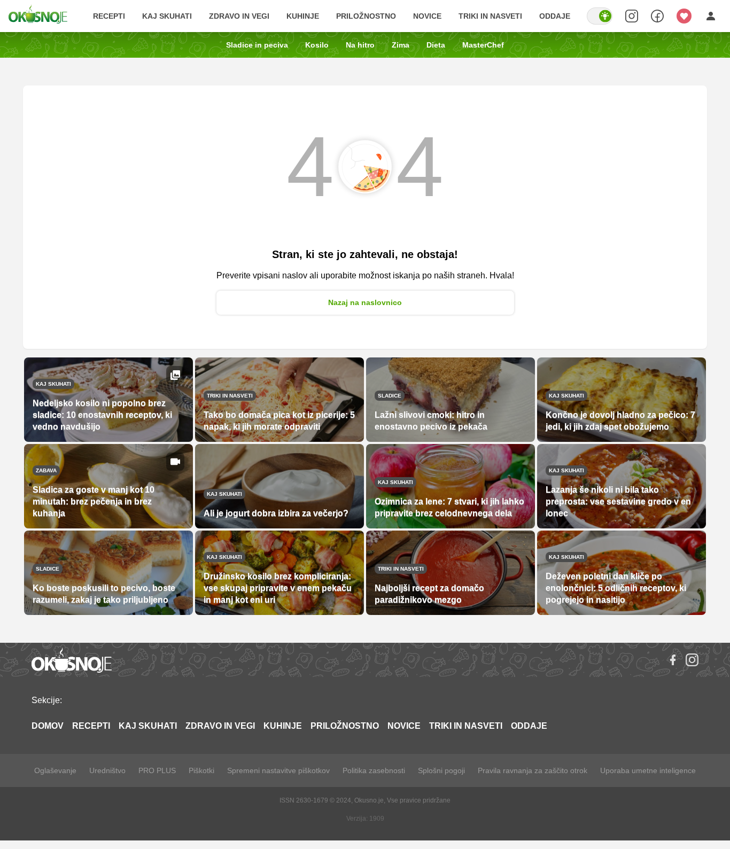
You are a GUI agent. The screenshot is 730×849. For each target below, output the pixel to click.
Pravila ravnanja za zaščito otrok (532, 770)
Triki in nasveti (490, 16)
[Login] (710, 16)
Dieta (435, 45)
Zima (400, 45)
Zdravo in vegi (239, 16)
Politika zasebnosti (374, 770)
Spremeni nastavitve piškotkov (278, 770)
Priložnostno (366, 16)
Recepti (109, 16)
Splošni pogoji (441, 770)
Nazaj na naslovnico (365, 302)
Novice (427, 16)
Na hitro (360, 45)
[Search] (631, 16)
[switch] (599, 16)
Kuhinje (302, 16)
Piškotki (201, 770)
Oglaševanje (55, 770)
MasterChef (483, 45)
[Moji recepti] (684, 16)
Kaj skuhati (167, 16)
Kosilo (317, 45)
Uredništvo (107, 770)
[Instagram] (692, 659)
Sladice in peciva (257, 45)
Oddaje (554, 16)
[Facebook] (672, 659)
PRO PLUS (157, 770)
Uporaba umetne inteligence (648, 770)
